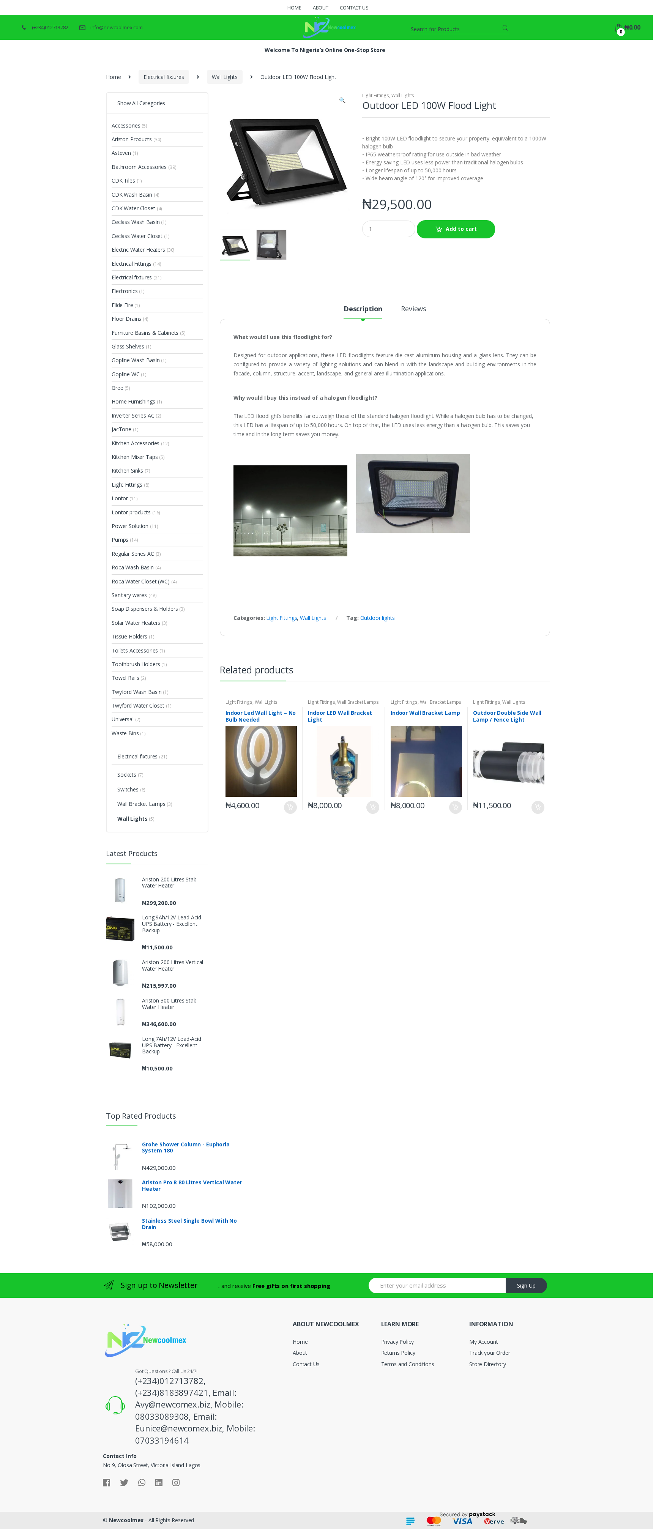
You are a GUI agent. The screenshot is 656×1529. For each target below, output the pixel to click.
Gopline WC (126, 374)
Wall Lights (225, 76)
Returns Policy (398, 1352)
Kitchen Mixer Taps (135, 456)
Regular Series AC (133, 553)
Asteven (121, 152)
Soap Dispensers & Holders (145, 608)
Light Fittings (375, 95)
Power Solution (130, 526)
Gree (117, 387)
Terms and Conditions (407, 1364)
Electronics (124, 291)
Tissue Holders (129, 636)
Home (294, 7)
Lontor (120, 498)
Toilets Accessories (135, 650)
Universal (123, 719)
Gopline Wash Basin (135, 360)
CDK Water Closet (133, 208)
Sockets (126, 774)
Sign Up (526, 1285)
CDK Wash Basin (132, 194)
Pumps (120, 539)
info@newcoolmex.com (116, 27)
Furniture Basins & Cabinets (145, 332)
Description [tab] (363, 309)
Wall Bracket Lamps (357, 702)
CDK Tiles (123, 180)
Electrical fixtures (164, 76)
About (320, 7)
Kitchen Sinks (127, 470)
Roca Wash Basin (133, 567)
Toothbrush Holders (136, 664)
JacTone (121, 429)
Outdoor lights (377, 617)
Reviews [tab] (413, 309)
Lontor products (131, 512)
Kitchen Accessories (135, 443)
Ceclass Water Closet (137, 236)
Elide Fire (122, 305)
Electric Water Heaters (138, 249)
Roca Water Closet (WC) (141, 581)
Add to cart (461, 228)
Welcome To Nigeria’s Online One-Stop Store (325, 50)
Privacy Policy (397, 1341)
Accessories (126, 125)
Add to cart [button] (290, 807)
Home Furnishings (133, 401)
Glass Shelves (128, 346)
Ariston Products (132, 139)
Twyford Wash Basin (136, 691)
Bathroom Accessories (139, 166)
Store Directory (487, 1364)
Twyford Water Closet (138, 705)
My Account (483, 1341)
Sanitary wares (129, 595)
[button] (342, 101)
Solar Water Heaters (136, 622)
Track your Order (489, 1352)
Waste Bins (125, 733)
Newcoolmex (126, 1520)
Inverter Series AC (133, 415)
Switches (128, 789)
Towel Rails (125, 677)
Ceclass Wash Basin (135, 221)
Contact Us (354, 7)
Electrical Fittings (131, 263)
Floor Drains (126, 318)
